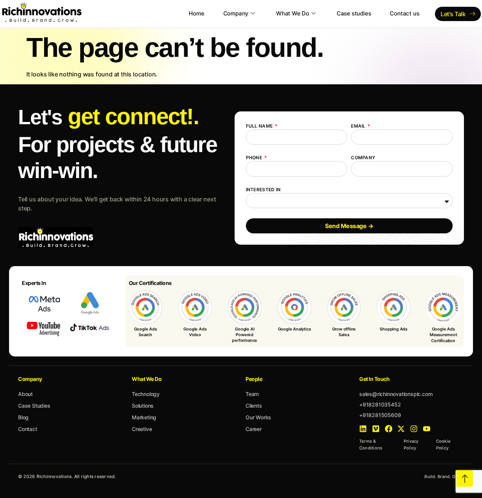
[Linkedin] (363, 429)
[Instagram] (414, 429)
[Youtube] (426, 429)
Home (196, 13)
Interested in (263, 189)
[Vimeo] (376, 429)
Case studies (354, 13)
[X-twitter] (401, 429)
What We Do (292, 13)
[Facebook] (388, 429)
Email (359, 126)
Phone (255, 157)
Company (236, 13)
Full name (260, 126)
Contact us (404, 13)
